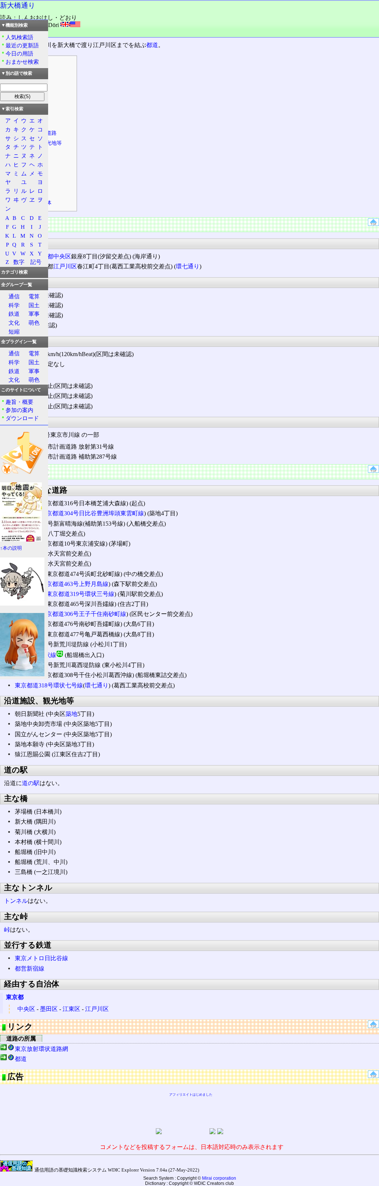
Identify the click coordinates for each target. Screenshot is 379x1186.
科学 (14, 305)
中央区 (62, 256)
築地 (71, 714)
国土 (34, 305)
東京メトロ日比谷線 (41, 958)
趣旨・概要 (19, 402)
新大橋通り (17, 5)
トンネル (16, 901)
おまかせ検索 (22, 61)
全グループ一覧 (16, 284)
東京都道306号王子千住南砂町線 (83, 614)
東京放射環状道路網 (41, 1049)
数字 (18, 262)
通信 (14, 296)
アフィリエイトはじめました (190, 1094)
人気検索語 (19, 37)
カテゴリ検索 (14, 272)
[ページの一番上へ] (373, 224)
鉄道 (14, 314)
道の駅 (31, 783)
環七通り (187, 266)
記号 (35, 262)
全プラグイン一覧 (19, 341)
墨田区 (49, 1009)
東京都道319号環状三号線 (80, 594)
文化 (14, 322)
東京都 (15, 997)
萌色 (34, 322)
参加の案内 (19, 410)
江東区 (71, 1009)
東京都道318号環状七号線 (49, 685)
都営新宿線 (29, 968)
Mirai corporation (219, 1178)
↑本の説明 (11, 548)
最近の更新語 (22, 45)
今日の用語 (19, 53)
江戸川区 (65, 266)
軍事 (34, 314)
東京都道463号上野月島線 (74, 584)
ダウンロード (22, 418)
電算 (34, 296)
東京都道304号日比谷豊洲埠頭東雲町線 (92, 513)
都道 (152, 45)
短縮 (14, 331)
